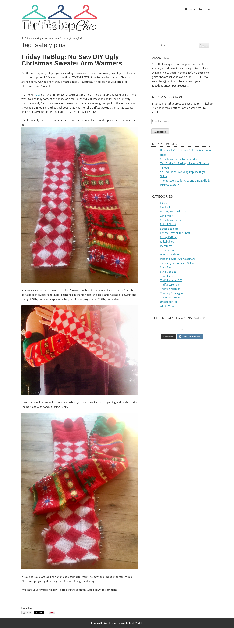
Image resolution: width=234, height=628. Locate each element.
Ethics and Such (169, 228)
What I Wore (167, 306)
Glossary (189, 9)
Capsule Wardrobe (170, 220)
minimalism (167, 250)
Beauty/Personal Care (173, 211)
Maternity (166, 246)
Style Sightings (169, 271)
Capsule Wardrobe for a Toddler (179, 159)
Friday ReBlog (168, 237)
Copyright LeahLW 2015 (130, 622)
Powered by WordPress (103, 622)
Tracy (36, 94)
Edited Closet (168, 224)
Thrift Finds (167, 276)
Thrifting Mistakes (171, 289)
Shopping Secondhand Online (177, 263)
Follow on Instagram (192, 336)
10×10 (163, 203)
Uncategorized (169, 302)
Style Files (166, 267)
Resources (205, 9)
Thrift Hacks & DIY (171, 280)
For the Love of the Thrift (175, 233)
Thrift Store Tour (170, 284)
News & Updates (170, 254)
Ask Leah (165, 207)
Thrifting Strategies (171, 293)
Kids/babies (167, 241)
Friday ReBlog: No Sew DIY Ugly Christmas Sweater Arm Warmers (71, 60)
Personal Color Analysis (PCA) (177, 259)
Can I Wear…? (168, 216)
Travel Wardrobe (170, 297)
